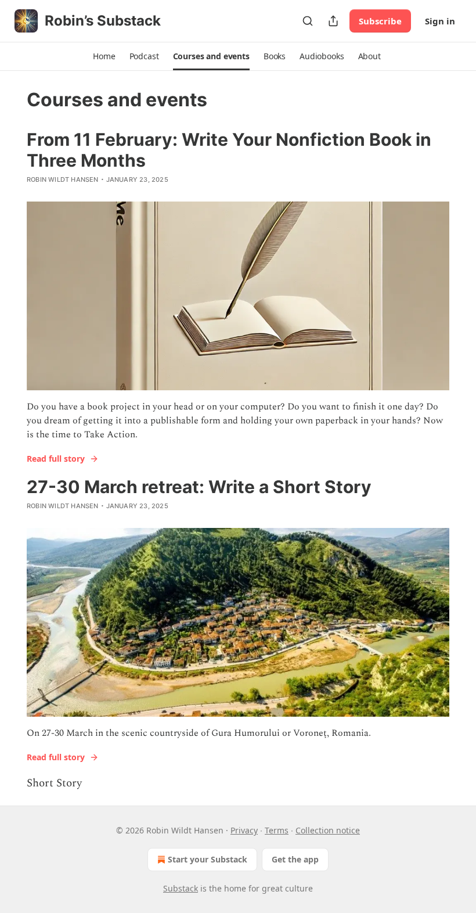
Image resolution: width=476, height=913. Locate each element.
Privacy (244, 830)
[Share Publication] (333, 21)
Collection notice (327, 830)
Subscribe (380, 21)
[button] (104, 56)
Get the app (295, 859)
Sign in (440, 21)
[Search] (307, 21)
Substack (180, 888)
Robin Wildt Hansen (63, 179)
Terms (277, 830)
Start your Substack (207, 859)
